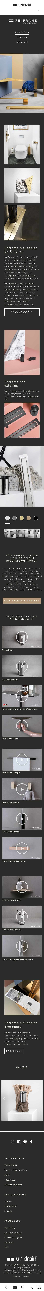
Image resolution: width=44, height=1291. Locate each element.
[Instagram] (13, 1142)
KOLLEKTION (22, 32)
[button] (38, 1287)
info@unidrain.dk (26, 1270)
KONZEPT (22, 37)
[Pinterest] (25, 1142)
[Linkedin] (19, 1142)
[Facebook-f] (31, 1142)
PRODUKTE (22, 42)
